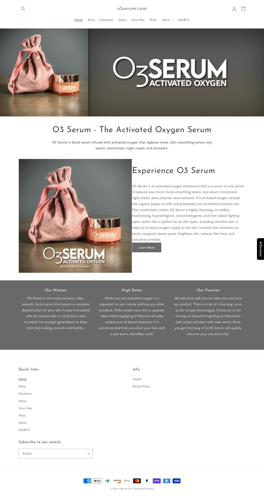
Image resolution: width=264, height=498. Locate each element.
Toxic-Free (25, 408)
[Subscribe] (88, 454)
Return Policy (141, 386)
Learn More (146, 247)
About (23, 422)
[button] (23, 8)
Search (137, 379)
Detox (23, 401)
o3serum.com (126, 488)
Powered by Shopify (143, 488)
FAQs (22, 415)
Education (25, 393)
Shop (22, 386)
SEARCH (24, 430)
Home (23, 379)
